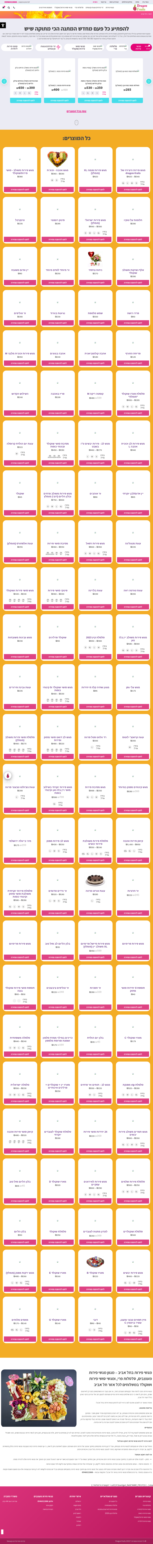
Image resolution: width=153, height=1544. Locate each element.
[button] (3, 25)
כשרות (95, 2)
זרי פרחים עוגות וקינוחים (94, 7)
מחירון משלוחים (127, 2)
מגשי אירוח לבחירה (144, 1509)
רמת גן (78, 1525)
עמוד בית (145, 2)
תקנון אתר (49, 1505)
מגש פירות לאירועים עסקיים (107, 1509)
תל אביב (78, 1509)
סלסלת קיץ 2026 (111, 1513)
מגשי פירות (110, 7)
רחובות (78, 1517)
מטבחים (133, 1446)
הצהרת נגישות (114, 2)
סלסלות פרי (79, 7)
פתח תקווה (77, 1505)
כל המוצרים (113, 1501)
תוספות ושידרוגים (45, 7)
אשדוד (78, 1521)
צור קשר (103, 2)
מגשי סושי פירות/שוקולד (63, 7)
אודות (137, 2)
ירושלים (78, 1501)
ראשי (150, 14)
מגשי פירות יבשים (144, 1513)
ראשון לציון (77, 1513)
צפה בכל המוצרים (76, 111)
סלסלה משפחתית (111, 1505)
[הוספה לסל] (127, 100)
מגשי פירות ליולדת (144, 1521)
